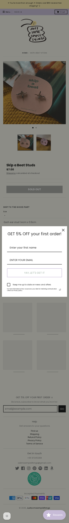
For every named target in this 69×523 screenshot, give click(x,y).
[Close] (63, 230)
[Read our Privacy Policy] (60, 290)
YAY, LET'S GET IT (34, 273)
